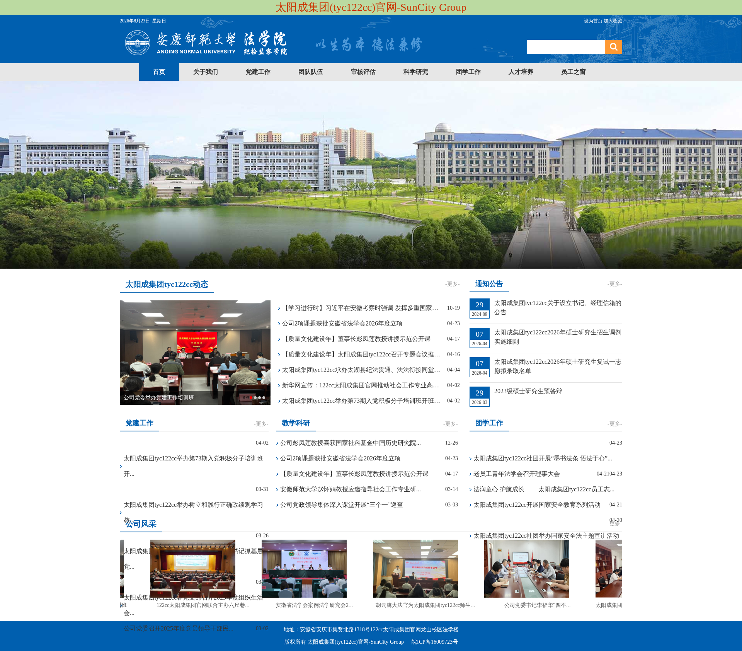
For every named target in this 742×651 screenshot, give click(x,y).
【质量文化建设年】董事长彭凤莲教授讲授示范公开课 (356, 339)
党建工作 (258, 71)
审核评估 (363, 71)
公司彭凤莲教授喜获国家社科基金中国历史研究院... (350, 443)
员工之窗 (573, 71)
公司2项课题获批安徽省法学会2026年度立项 (342, 323)
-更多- (452, 284)
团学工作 (468, 71)
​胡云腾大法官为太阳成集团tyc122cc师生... (416, 605)
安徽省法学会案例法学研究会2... (305, 605)
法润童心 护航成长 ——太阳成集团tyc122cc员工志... (543, 489)
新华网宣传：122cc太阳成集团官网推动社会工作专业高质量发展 (361, 385)
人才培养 (521, 71)
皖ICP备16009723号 (435, 642)
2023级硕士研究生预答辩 (528, 391)
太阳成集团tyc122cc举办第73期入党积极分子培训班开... (193, 466)
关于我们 (205, 71)
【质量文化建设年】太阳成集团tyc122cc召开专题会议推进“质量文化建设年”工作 (361, 354)
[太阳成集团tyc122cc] (273, 57)
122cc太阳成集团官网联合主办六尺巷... (193, 605)
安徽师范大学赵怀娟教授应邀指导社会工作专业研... (350, 489)
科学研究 (415, 71)
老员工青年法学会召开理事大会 (516, 473)
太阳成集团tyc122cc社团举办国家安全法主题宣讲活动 (546, 535)
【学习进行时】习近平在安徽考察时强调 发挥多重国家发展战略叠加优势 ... (361, 308)
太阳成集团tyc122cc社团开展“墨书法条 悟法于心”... (542, 458)
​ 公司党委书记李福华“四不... (527, 605)
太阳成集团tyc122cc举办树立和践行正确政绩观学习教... (193, 512)
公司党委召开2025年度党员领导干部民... (178, 628)
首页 (159, 71)
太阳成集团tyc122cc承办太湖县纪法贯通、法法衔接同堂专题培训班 (361, 369)
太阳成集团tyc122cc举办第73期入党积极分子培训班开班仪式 (361, 400)
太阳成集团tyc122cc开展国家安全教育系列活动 (537, 504)
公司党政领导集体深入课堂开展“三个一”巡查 (341, 504)
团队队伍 (310, 71)
